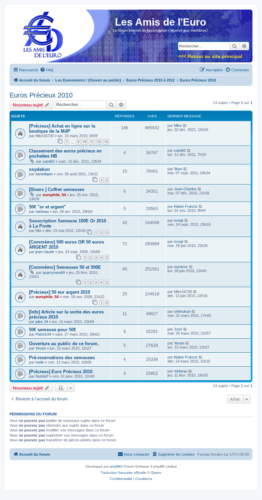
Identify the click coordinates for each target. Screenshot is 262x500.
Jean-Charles (185, 189)
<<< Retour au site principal (210, 56)
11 (91, 141)
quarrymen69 (54, 272)
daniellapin (44, 174)
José (178, 329)
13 (106, 141)
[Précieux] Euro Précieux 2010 (60, 371)
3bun (178, 169)
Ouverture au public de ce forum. (64, 343)
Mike (178, 125)
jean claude (44, 252)
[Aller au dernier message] (185, 125)
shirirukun (182, 311)
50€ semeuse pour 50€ (52, 329)
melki (39, 362)
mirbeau (42, 211)
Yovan (40, 348)
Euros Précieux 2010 (41, 95)
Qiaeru (156, 472)
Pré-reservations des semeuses (62, 357)
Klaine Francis (186, 206)
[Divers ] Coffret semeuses (56, 189)
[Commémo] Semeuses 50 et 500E (65, 267)
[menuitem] (47, 70)
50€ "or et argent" (47, 206)
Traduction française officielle (123, 472)
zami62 (49, 161)
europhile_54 (54, 195)
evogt (178, 220)
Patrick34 (43, 334)
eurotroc (181, 267)
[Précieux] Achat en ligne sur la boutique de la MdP (62, 128)
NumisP (41, 376)
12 (99, 141)
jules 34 (41, 322)
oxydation (39, 169)
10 (84, 141)
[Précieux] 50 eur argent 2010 (59, 292)
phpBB (115, 466)
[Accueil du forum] (40, 38)
